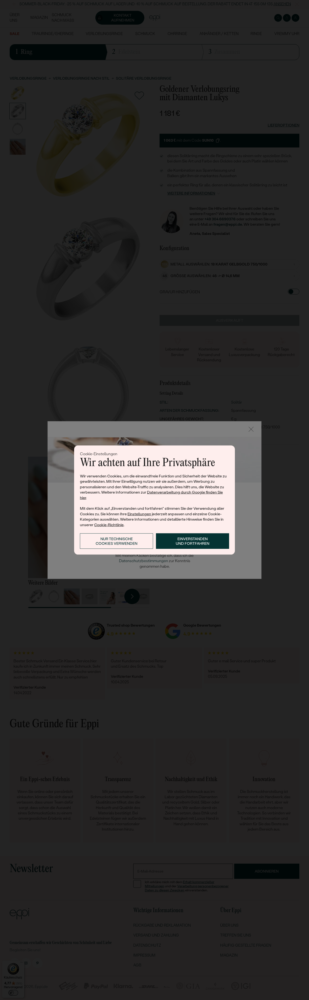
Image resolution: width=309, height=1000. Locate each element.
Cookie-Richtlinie (109, 524)
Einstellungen (139, 513)
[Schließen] (251, 429)
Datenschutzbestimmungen (143, 561)
